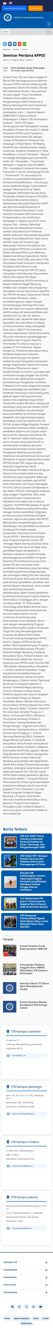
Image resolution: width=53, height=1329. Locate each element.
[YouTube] (40, 1306)
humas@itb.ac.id (18, 1055)
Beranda (6, 49)
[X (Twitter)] (26, 1306)
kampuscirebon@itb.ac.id (22, 1166)
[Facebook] (12, 1306)
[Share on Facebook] (10, 44)
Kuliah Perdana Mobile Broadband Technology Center (33, 1005)
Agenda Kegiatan (21, 1318)
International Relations (14, 8)
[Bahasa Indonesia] (4, 3)
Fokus (35, 1318)
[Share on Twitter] (5, 44)
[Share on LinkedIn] (14, 44)
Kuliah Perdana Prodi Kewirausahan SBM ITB (33, 947)
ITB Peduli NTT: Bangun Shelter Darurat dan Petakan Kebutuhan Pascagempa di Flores (34, 860)
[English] (10, 3)
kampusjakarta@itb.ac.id (22, 1228)
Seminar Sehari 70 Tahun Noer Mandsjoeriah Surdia (34, 986)
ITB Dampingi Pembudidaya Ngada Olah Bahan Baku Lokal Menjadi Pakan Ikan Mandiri (34, 921)
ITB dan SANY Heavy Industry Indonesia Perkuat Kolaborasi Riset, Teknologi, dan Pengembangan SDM (32, 841)
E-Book (45, 1318)
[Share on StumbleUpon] (19, 44)
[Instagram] (19, 1306)
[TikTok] (33, 1306)
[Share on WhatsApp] (24, 44)
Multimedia (26, 1323)
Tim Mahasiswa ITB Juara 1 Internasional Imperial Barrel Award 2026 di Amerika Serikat (34, 902)
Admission (35, 8)
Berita (16, 49)
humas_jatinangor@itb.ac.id (23, 1113)
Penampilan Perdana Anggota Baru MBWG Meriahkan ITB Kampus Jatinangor (34, 969)
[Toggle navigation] (49, 31)
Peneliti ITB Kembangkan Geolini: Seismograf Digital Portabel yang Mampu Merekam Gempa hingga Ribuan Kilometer (33, 881)
